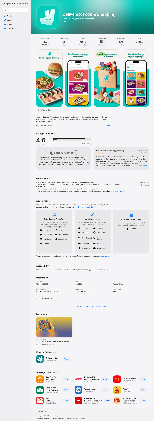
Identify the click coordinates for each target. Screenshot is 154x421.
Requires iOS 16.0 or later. (46, 291)
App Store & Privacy (58, 418)
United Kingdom (41, 411)
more (109, 126)
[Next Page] (151, 78)
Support (82, 418)
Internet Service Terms (43, 418)
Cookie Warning (72, 418)
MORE (87, 164)
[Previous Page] (33, 78)
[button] (15, 16)
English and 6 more (82, 291)
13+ (114, 291)
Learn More (104, 256)
